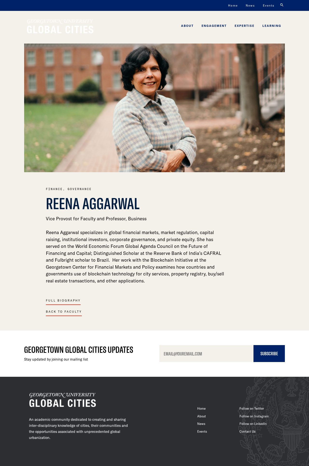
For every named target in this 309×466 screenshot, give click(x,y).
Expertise (244, 25)
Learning (271, 25)
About (187, 25)
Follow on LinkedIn (253, 424)
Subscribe (269, 353)
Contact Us (247, 431)
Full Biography (63, 300)
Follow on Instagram (254, 416)
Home (233, 5)
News (250, 5)
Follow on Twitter (251, 408)
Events (268, 5)
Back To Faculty (64, 311)
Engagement (214, 25)
